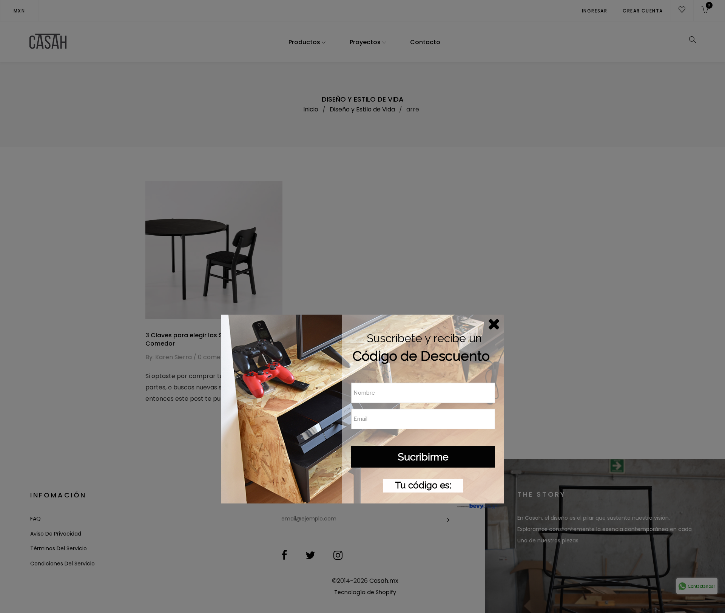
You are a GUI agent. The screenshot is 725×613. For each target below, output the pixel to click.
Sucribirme (423, 457)
